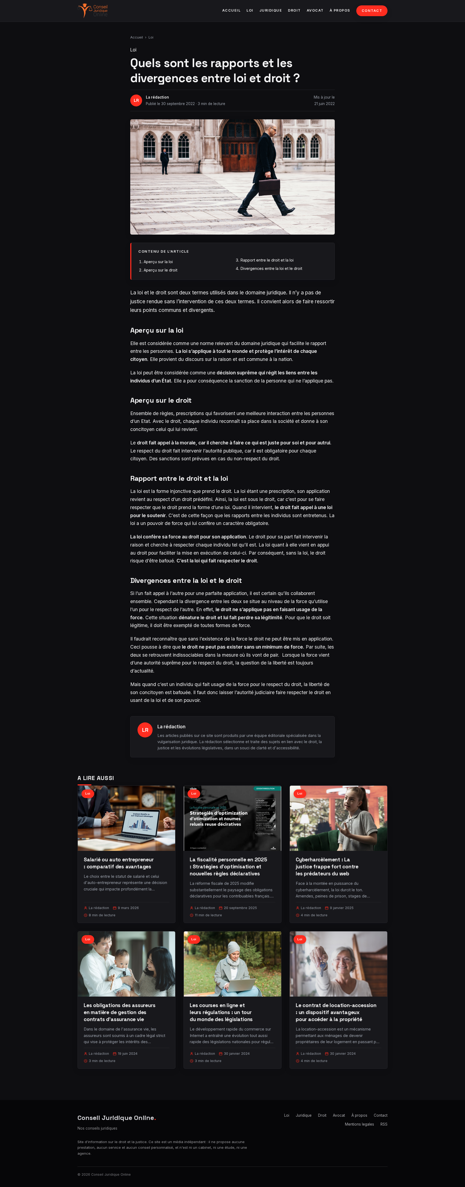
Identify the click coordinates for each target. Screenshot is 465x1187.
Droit (294, 10)
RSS (384, 1124)
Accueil (231, 10)
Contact (372, 11)
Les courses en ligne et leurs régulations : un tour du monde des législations (221, 1012)
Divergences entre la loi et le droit (271, 268)
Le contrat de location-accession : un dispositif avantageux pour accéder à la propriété (336, 1012)
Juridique (270, 10)
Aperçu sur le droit (160, 270)
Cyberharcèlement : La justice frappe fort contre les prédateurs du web (327, 866)
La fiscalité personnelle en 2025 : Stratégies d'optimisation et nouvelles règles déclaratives (228, 866)
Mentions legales (359, 1124)
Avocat (315, 10)
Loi (249, 10)
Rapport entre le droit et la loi (267, 260)
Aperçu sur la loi (158, 261)
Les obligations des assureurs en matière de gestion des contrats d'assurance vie (120, 1012)
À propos (340, 10)
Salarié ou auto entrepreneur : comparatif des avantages (119, 863)
